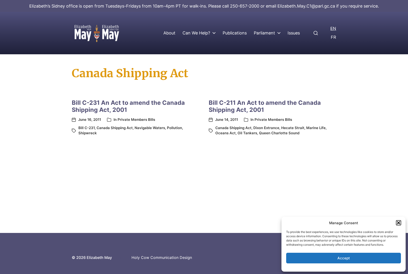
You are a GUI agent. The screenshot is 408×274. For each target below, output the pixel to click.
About (169, 33)
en (333, 28)
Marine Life (316, 128)
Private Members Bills (136, 119)
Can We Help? (196, 33)
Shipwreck (87, 133)
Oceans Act (225, 133)
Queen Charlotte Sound (279, 133)
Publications (235, 33)
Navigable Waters (150, 128)
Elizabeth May (99, 257)
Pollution (174, 128)
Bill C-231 (86, 128)
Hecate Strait (292, 128)
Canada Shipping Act (115, 128)
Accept (343, 258)
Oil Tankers (247, 133)
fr (333, 37)
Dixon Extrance (266, 128)
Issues (294, 33)
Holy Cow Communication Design (162, 257)
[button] (398, 222)
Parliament (264, 33)
